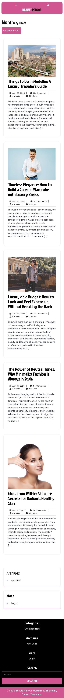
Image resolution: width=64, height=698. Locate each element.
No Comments (39, 93)
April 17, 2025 (18, 93)
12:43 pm (33, 96)
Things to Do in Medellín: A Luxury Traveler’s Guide (29, 83)
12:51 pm (33, 388)
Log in (14, 603)
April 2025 (16, 580)
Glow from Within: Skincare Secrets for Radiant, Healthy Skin (31, 498)
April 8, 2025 (18, 510)
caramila (16, 96)
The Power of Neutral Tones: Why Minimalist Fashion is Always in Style (31, 374)
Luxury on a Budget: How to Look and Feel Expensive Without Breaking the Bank (31, 302)
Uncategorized (32, 628)
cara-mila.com (11, 30)
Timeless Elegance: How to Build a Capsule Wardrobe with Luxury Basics (30, 189)
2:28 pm (32, 204)
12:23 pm (33, 513)
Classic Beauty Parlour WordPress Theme (30, 690)
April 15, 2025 (18, 201)
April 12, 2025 (18, 313)
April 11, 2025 (18, 386)
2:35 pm (32, 316)
